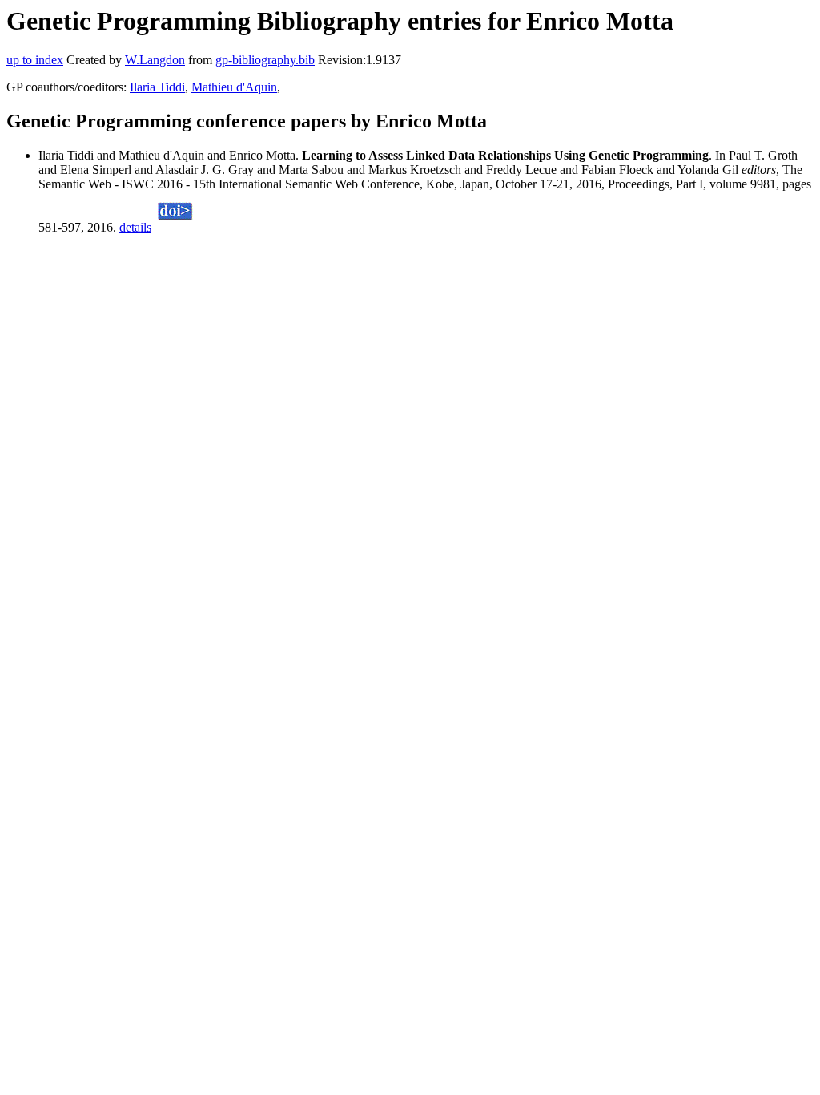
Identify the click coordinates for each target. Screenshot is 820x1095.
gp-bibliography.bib (265, 60)
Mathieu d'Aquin (234, 87)
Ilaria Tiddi (157, 87)
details (135, 227)
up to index (34, 60)
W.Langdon (155, 60)
